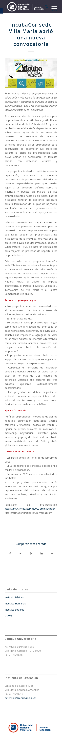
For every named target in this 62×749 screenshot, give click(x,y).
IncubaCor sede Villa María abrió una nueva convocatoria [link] (31, 34)
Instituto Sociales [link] (14, 609)
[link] (1, 11)
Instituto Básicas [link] (14, 597)
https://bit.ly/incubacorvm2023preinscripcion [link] (30, 508)
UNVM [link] (8, 615)
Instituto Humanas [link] (15, 603)
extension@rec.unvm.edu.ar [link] (20, 697)
